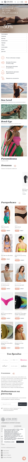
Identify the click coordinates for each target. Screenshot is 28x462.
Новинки (3, 36)
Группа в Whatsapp (7, 457)
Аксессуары (4, 47)
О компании (5, 373)
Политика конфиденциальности (8, 447)
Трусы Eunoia (18, 227)
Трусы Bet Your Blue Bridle (7, 255)
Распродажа (4, 34)
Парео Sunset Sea (5, 227)
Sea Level (3, 228)
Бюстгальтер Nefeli (19, 285)
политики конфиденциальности (10, 410)
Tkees (23, 192)
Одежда (3, 42)
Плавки (2, 312)
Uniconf (2, 316)
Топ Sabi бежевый (5, 285)
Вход (18, 2)
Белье (2, 49)
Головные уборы (18, 254)
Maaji (2, 257)
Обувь (2, 45)
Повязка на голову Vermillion (19, 344)
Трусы (16, 225)
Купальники (4, 40)
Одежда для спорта (5, 283)
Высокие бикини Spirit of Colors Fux (6, 314)
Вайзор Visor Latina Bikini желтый (6, 344)
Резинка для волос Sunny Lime (20, 256)
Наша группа (6, 450)
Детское (3, 51)
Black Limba (17, 228)
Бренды (3, 38)
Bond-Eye (17, 258)
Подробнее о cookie (9, 441)
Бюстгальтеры (18, 283)
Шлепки (24, 188)
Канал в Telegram (7, 455)
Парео (2, 225)
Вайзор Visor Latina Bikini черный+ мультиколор (20, 314)
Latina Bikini (17, 316)
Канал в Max (6, 452)
